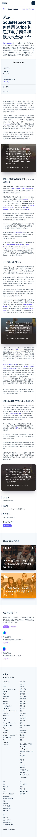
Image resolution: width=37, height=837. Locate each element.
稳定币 (16, 428)
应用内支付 (23, 703)
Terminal (5, 742)
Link (27, 209)
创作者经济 (23, 718)
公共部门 (22, 737)
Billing (5, 691)
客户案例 (5, 786)
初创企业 (22, 686)
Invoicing (6, 716)
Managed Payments (9, 723)
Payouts (5, 730)
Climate (5, 699)
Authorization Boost (9, 689)
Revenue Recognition (9, 735)
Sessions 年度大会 (8, 794)
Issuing (5, 718)
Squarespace (8, 43)
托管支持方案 (7, 820)
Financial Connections (10, 711)
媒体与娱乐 (23, 730)
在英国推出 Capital (15, 413)
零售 (21, 740)
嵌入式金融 (23, 696)
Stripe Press (24, 791)
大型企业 (22, 684)
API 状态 (22, 767)
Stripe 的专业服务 (18, 232)
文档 (21, 763)
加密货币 (5, 703)
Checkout (6, 696)
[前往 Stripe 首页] (5, 674)
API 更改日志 (24, 770)
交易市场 (22, 706)
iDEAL (11, 207)
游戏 (21, 723)
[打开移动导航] (33, 3)
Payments (6, 728)
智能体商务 (23, 689)
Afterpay (6, 209)
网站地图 (5, 803)
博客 (4, 789)
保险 (21, 728)
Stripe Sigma (7, 737)
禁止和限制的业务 (8, 798)
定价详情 (5, 643)
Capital (5, 694)
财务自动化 (23, 699)
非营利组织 (23, 732)
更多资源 (5, 811)
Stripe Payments (27, 188)
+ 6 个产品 (6, 82)
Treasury (6, 745)
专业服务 (22, 735)
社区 (4, 791)
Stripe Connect (15, 188)
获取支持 (5, 818)
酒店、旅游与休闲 (25, 725)
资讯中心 (22, 789)
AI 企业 (22, 716)
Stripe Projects (24, 775)
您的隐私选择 (7, 808)
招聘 (21, 786)
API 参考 (5, 659)
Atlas (4, 686)
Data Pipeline (7, 706)
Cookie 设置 (6, 806)
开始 (5, 627)
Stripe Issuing (13, 368)
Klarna (25, 207)
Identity (5, 713)
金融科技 (22, 720)
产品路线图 (23, 784)
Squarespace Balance (10, 364)
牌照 (4, 801)
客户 (4, 9)
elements (25, 199)
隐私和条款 (6, 796)
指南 (4, 784)
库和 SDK (22, 772)
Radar (5, 732)
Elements (6, 708)
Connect (5, 701)
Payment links (7, 725)
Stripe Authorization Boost (14, 244)
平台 (21, 711)
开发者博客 (23, 777)
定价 (4, 684)
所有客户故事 (30, 9)
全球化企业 (23, 701)
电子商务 (22, 694)
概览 (23, 9)
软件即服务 (23, 713)
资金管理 (22, 708)
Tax (4, 740)
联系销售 (6, 525)
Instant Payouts (17, 350)
